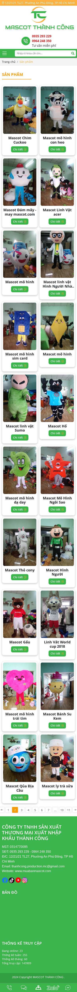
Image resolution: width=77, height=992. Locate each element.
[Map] (38, 987)
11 (68, 810)
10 (62, 810)
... (55, 810)
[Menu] (4, 53)
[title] (9, 987)
